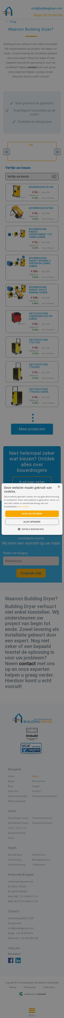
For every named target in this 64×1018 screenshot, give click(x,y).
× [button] (58, 486)
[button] (32, 529)
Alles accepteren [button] (32, 513)
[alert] (32, 509)
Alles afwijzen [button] (32, 521)
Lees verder (23, 506)
